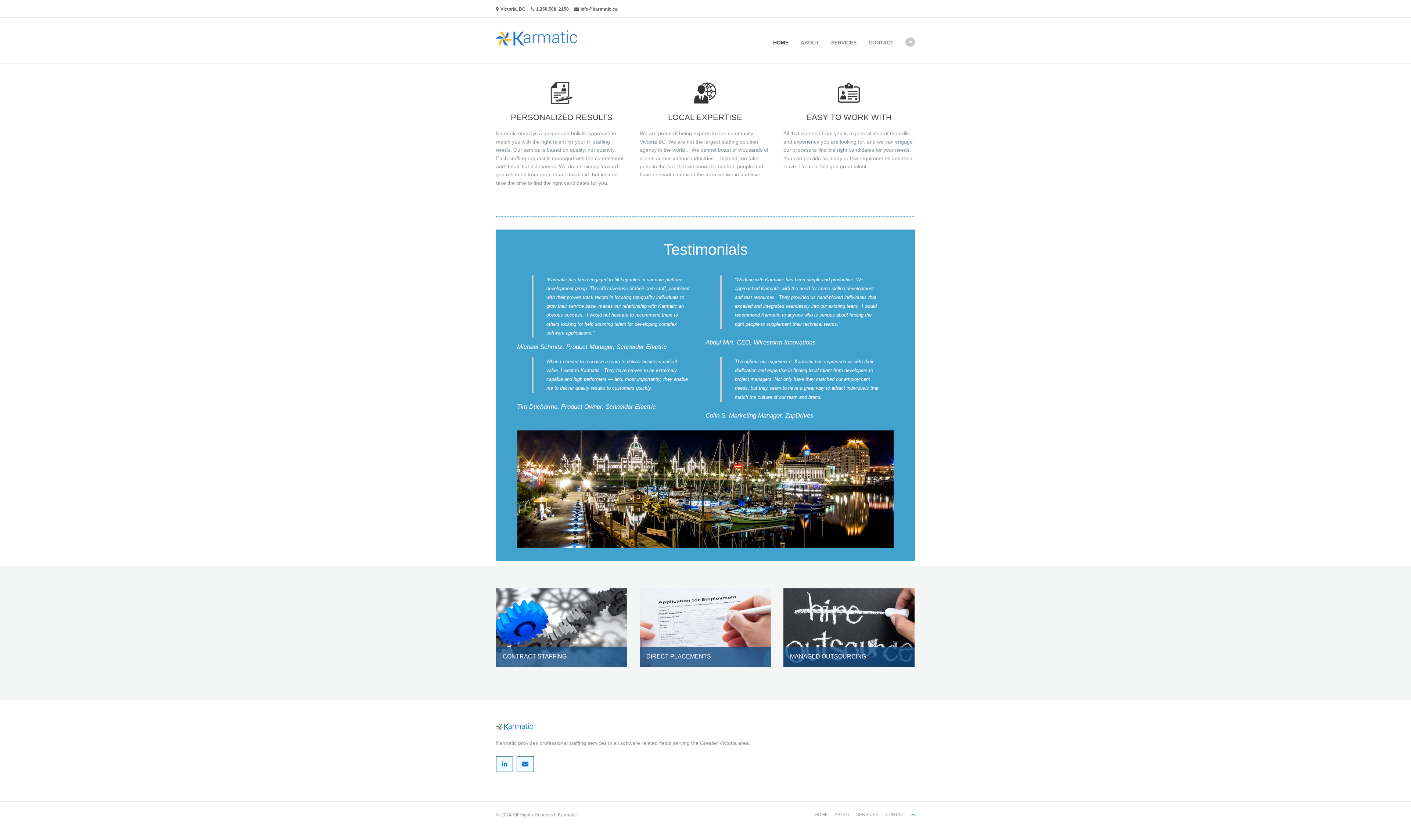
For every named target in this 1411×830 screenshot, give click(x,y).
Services (844, 43)
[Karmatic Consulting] (536, 31)
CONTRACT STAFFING (535, 656)
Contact (881, 43)
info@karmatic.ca (599, 9)
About (810, 43)
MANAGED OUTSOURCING (828, 656)
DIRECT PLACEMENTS (678, 656)
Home (781, 43)
